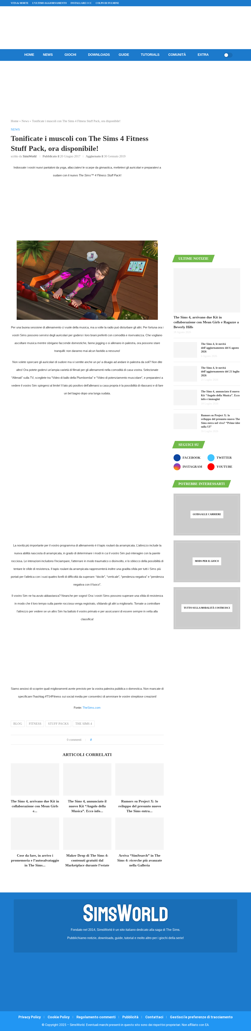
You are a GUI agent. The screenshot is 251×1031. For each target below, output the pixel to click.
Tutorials (150, 55)
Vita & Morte (19, 3)
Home (29, 55)
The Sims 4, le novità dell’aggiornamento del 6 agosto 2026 (220, 347)
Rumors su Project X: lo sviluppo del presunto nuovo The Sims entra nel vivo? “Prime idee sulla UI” (220, 421)
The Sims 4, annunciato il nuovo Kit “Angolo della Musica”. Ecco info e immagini (220, 395)
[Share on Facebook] (98, 740)
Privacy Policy (29, 1017)
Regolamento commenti (95, 1017)
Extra (203, 55)
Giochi (70, 55)
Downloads (99, 55)
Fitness (35, 723)
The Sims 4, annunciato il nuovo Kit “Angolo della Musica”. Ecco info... (87, 806)
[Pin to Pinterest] (104, 740)
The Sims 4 (83, 723)
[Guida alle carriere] (207, 514)
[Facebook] (221, 3)
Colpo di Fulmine (107, 3)
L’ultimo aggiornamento (49, 3)
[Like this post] (94, 740)
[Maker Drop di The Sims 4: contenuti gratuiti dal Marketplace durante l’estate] (87, 833)
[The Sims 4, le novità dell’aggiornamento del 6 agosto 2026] (185, 350)
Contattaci (154, 1017)
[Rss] (234, 3)
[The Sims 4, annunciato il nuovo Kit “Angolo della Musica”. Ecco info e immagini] (87, 779)
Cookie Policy (59, 1017)
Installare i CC (81, 3)
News (48, 55)
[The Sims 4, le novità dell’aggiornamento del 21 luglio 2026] (185, 374)
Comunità (177, 55)
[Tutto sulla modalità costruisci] (207, 608)
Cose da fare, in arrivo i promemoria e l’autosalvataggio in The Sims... (35, 860)
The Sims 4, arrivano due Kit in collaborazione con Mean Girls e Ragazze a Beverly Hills (206, 322)
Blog (17, 723)
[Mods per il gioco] (207, 561)
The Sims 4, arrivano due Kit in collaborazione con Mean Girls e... (35, 806)
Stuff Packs (58, 723)
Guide (124, 55)
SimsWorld (29, 156)
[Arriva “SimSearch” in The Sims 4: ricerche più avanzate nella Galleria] (139, 833)
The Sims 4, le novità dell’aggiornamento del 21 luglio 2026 (220, 371)
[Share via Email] (108, 740)
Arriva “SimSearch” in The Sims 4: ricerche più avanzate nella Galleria (139, 860)
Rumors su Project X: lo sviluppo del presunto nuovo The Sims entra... (139, 806)
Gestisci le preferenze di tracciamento (201, 1017)
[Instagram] (225, 3)
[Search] (219, 55)
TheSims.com (92, 707)
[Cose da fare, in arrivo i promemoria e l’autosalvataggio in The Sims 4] (35, 833)
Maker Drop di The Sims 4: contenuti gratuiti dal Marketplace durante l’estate (87, 860)
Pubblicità (130, 1017)
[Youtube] (230, 3)
